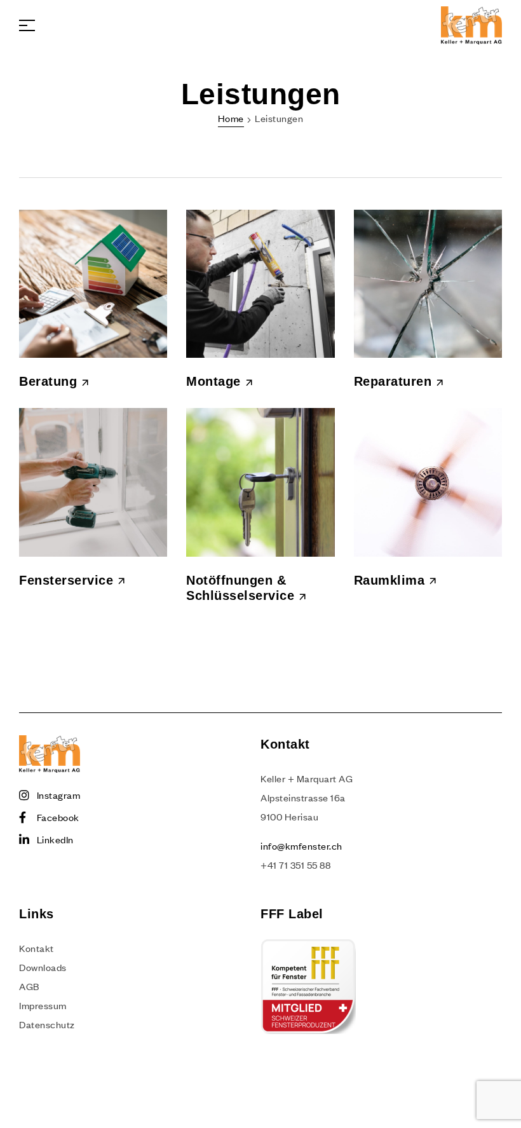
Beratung (48, 381)
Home (231, 118)
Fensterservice (66, 580)
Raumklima (389, 580)
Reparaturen (393, 381)
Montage (213, 381)
